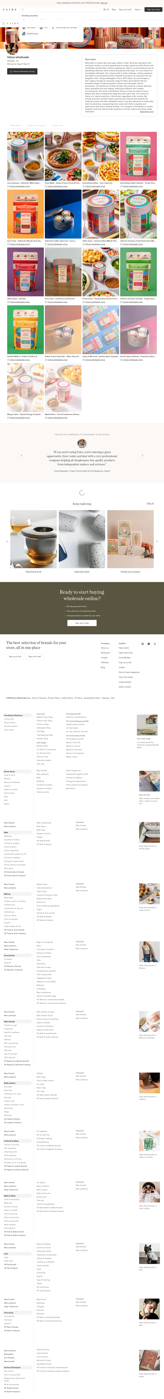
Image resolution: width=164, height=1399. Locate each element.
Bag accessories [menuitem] (44, 992)
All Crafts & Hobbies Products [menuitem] (49, 1149)
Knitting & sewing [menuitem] (44, 1138)
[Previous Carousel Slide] (21, 455)
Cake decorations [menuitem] (44, 888)
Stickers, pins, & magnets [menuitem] (15, 1162)
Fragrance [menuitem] (8, 1029)
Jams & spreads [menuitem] (11, 919)
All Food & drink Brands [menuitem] (14, 930)
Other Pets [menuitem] (8, 1261)
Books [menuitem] (6, 804)
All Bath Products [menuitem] (44, 844)
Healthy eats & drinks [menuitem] (75, 724)
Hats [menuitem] (39, 960)
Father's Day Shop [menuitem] (44, 720)
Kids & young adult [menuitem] (12, 1375)
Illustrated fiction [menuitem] (44, 1364)
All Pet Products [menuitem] (11, 1268)
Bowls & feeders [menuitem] (44, 1244)
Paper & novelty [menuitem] (11, 789)
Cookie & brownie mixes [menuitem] (47, 895)
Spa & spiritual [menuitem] (10, 1054)
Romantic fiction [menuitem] (44, 1360)
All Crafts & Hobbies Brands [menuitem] (49, 1145)
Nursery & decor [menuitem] (11, 1206)
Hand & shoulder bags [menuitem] (46, 996)
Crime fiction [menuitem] (42, 1357)
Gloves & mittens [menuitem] (44, 953)
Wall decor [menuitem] (70, 788)
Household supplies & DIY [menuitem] (77, 774)
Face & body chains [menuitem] (45, 1080)
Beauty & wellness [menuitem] (12, 782)
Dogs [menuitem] (6, 1257)
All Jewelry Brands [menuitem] (12, 1119)
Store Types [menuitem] (9, 730)
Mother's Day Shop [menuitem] (45, 717)
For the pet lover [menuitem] (44, 753)
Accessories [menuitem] (9, 955)
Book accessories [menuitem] (11, 1384)
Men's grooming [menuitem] (11, 1043)
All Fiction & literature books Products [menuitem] (53, 1371)
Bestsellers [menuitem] (9, 1354)
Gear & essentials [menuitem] (11, 1199)
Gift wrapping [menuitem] (10, 1148)
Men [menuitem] (6, 800)
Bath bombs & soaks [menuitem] (45, 1012)
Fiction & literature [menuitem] (12, 1367)
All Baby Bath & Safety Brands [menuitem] (50, 1207)
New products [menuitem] (43, 774)
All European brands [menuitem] (75, 739)
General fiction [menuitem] (43, 1349)
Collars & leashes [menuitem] (44, 1258)
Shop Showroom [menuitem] (11, 949)
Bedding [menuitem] (40, 781)
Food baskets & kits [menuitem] (12, 926)
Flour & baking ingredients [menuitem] (48, 906)
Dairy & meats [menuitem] (10, 915)
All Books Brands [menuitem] (11, 1388)
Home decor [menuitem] (9, 771)
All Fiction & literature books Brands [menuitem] (52, 1367)
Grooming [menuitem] (41, 1273)
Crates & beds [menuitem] (43, 1265)
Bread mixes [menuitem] (42, 884)
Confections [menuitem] (9, 912)
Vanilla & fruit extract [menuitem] (46, 913)
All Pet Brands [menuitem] (10, 1264)
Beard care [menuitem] (41, 1299)
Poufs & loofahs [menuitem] (43, 1022)
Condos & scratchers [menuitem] (46, 1262)
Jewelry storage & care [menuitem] (14, 1104)
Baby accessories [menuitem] (11, 1217)
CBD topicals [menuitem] (9, 1057)
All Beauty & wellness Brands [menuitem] (16, 1061)
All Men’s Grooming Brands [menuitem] (48, 1317)
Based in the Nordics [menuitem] (75, 753)
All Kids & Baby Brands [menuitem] (14, 1232)
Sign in (138, 9)
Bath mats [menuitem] (41, 830)
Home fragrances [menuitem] (73, 770)
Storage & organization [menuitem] (76, 781)
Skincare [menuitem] (8, 1050)
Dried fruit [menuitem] (41, 902)
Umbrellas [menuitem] (41, 989)
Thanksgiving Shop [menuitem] (45, 735)
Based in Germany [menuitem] (74, 749)
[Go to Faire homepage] (9, 9)
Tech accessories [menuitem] (44, 974)
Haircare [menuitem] (7, 1036)
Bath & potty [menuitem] (42, 1190)
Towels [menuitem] (40, 837)
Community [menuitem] (9, 719)
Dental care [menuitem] (42, 1197)
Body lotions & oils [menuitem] (45, 1015)
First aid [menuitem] (40, 1200)
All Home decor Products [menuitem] (14, 875)
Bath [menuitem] (39, 777)
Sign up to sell (125, 9)
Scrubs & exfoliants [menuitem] (45, 1026)
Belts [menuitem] (39, 946)
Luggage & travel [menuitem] (44, 978)
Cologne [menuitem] (40, 1306)
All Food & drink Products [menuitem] (15, 933)
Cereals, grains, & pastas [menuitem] (15, 901)
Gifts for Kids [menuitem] (42, 756)
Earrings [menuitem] (7, 1097)
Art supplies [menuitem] (42, 1131)
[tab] (15, 125)
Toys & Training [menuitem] (43, 1280)
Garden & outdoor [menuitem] (44, 788)
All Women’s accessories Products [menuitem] (51, 1003)
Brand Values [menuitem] (10, 722)
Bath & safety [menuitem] (10, 1196)
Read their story (147, 111)
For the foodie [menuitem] (72, 728)
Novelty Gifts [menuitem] (42, 746)
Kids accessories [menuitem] (11, 1221)
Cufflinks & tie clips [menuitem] (12, 1094)
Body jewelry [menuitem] (10, 1083)
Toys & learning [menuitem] (10, 1214)
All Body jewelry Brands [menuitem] (47, 1095)
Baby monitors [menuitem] (43, 1186)
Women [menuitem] (7, 779)
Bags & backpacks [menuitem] (45, 942)
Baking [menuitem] (7, 894)
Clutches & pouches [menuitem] (45, 949)
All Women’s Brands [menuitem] (12, 966)
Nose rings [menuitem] (41, 1088)
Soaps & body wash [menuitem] (45, 1030)
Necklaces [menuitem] (8, 1108)
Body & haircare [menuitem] (43, 1193)
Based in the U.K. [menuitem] (73, 742)
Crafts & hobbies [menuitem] (11, 1141)
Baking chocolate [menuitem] (44, 898)
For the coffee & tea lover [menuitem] (77, 731)
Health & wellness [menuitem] (12, 1032)
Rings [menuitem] (6, 1112)
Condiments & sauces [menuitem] (13, 908)
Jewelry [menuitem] (7, 786)
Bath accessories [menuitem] (44, 823)
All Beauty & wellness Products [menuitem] (17, 1064)
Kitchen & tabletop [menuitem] (74, 777)
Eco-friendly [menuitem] (9, 1358)
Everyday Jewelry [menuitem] (44, 760)
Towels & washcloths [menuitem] (46, 1204)
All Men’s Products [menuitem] (12, 1330)
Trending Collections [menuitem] (13, 715)
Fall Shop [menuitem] (41, 731)
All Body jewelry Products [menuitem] (48, 1098)
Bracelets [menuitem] (8, 1087)
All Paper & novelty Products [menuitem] (16, 1170)
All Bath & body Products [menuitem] (47, 1037)
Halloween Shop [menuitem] (44, 728)
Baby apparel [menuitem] (10, 1224)
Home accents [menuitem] (43, 792)
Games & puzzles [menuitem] (11, 1144)
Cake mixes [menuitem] (42, 891)
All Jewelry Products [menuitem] (12, 1122)
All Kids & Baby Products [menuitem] (14, 1235)
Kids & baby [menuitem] (9, 793)
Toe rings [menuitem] (40, 1091)
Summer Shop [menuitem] (43, 724)
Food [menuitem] (39, 1269)
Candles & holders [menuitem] (45, 785)
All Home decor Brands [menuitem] (14, 872)
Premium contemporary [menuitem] (76, 717)
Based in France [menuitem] (73, 746)
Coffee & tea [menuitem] (9, 905)
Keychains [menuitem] (41, 964)
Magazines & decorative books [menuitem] (14, 1379)
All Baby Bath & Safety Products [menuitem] (50, 1211)
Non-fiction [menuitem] (9, 1371)
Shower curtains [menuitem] (43, 833)
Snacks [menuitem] (7, 923)
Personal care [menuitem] (10, 1047)
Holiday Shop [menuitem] (42, 738)
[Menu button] (3, 23)
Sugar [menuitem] (39, 909)
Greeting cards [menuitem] (10, 1152)
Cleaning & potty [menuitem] (44, 1251)
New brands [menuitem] (42, 770)
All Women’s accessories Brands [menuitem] (50, 999)
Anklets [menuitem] (40, 1073)
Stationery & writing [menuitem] (12, 1159)
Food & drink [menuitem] (9, 775)
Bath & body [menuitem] (9, 1021)
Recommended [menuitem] (10, 726)
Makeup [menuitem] (7, 1039)
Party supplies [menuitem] (10, 1155)
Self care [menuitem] (40, 764)
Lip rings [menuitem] (40, 1084)
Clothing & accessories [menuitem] (47, 1255)
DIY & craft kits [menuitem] (43, 1135)
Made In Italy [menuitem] (71, 757)
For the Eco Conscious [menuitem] (46, 749)
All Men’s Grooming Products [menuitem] (49, 1321)
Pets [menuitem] (6, 796)
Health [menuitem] (39, 1276)
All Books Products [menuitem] (12, 1391)
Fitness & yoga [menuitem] (10, 1025)
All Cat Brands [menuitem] (43, 1287)
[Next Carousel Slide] (142, 455)
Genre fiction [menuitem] (42, 1353)
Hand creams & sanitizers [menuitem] (48, 1019)
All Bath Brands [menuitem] (43, 841)
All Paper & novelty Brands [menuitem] (15, 1166)
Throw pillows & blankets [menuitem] (77, 785)
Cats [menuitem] (6, 1254)
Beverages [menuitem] (8, 897)
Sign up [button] (104, 3)
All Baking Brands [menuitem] (44, 916)
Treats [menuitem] (39, 1283)
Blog (114, 9)
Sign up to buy (153, 9)
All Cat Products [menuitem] (43, 1290)
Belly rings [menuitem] (41, 1077)
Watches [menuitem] (40, 985)
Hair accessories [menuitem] (44, 956)
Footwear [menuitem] (8, 959)
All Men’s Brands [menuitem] (11, 1327)
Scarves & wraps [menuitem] (44, 967)
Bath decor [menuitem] (41, 826)
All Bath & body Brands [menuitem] (47, 1033)
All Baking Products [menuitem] (45, 920)
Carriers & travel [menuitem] (44, 1247)
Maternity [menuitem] (8, 1203)
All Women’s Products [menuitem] (13, 970)
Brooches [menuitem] (8, 1090)
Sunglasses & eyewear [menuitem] (46, 971)
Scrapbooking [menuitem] (43, 1142)
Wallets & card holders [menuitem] (46, 981)
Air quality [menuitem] (41, 1182)
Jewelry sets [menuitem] (9, 1101)
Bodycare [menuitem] (41, 1303)
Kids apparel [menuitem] (9, 1228)
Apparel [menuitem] (7, 962)
